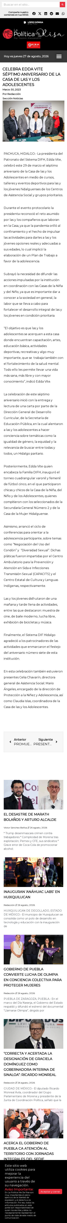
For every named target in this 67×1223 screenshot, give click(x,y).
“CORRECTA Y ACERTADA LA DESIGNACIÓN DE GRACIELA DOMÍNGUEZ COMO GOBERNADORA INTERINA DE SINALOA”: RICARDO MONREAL (30, 1064)
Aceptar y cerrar (50, 1191)
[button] (59, 56)
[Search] (62, 4)
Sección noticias (13, 98)
